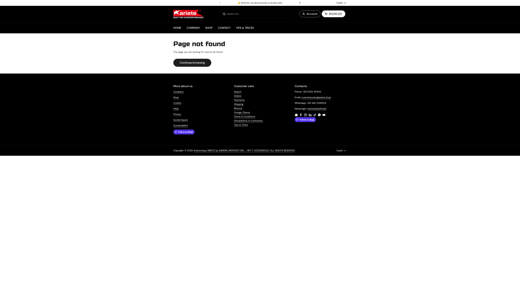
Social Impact (180, 119)
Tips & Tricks (241, 124)
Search (237, 91)
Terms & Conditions (244, 116)
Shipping (238, 104)
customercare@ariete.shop (316, 97)
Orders (237, 95)
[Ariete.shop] (188, 14)
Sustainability (180, 125)
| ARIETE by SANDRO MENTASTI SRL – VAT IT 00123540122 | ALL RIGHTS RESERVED (250, 150)
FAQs (176, 108)
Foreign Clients (242, 112)
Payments (239, 99)
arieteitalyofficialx (317, 108)
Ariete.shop (200, 150)
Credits (177, 102)
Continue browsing (192, 63)
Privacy (177, 114)
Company (178, 91)
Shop (176, 97)
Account (312, 14)
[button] (333, 13)
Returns (238, 108)
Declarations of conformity (248, 120)
